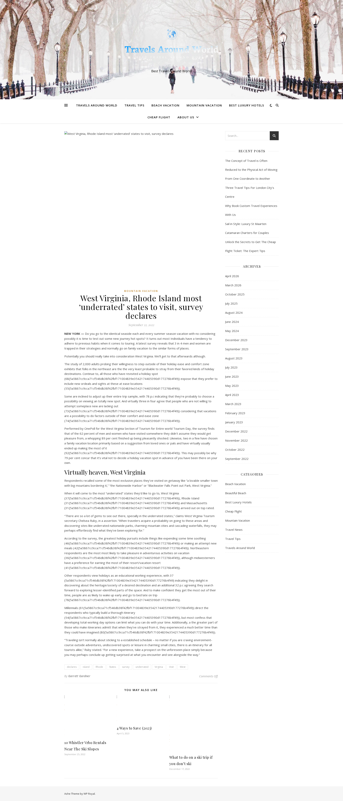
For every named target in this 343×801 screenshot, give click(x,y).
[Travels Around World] (171, 46)
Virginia (159, 667)
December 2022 (236, 431)
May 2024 (232, 331)
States (112, 667)
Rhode (99, 667)
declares (72, 667)
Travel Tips (134, 105)
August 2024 (234, 313)
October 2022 (235, 450)
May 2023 (232, 386)
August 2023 (234, 358)
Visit (171, 667)
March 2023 (233, 404)
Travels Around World (96, 105)
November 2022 (236, 440)
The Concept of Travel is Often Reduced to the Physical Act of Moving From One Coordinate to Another (251, 169)
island (86, 667)
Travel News (234, 530)
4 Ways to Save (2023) (134, 728)
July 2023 (231, 367)
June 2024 (232, 322)
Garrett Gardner (79, 676)
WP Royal (89, 793)
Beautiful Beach (235, 493)
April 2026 (232, 276)
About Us (185, 117)
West (182, 667)
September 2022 (237, 459)
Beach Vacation (165, 105)
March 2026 (233, 285)
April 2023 (232, 395)
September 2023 (237, 349)
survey (125, 667)
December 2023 (236, 340)
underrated (142, 667)
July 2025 (231, 303)
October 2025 (235, 294)
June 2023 (232, 376)
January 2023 (234, 422)
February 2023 (235, 413)
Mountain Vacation (204, 105)
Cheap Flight (158, 117)
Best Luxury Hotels (246, 105)
